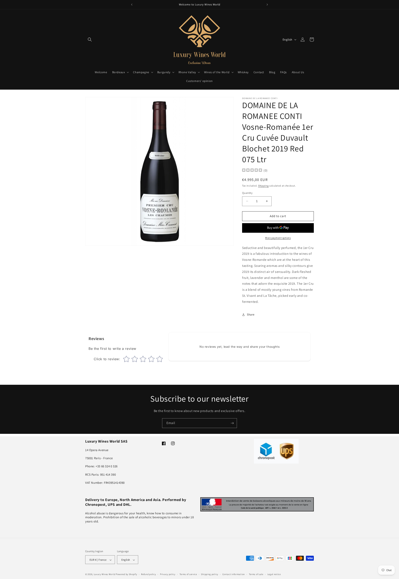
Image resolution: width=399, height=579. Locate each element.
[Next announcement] (267, 4)
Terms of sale (256, 574)
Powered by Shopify (126, 574)
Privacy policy (167, 574)
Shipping (263, 185)
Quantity (247, 193)
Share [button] (251, 314)
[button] (89, 39)
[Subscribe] (232, 423)
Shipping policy (209, 574)
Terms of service (188, 574)
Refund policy (148, 574)
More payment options (278, 237)
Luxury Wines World (104, 574)
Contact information (233, 574)
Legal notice (274, 574)
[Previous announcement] (131, 4)
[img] (252, 170)
